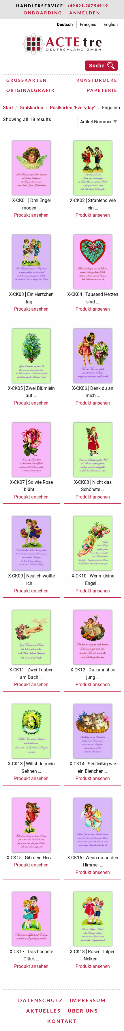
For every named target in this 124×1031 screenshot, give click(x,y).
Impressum (88, 1000)
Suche (97, 66)
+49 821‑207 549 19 (87, 5)
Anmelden (84, 12)
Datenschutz (40, 1000)
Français (88, 24)
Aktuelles (43, 1011)
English (111, 24)
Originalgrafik (30, 90)
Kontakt (62, 1021)
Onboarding (43, 12)
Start (8, 107)
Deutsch (65, 24)
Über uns (83, 1011)
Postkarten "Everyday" (72, 107)
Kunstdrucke (97, 80)
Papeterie (102, 90)
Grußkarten (26, 80)
